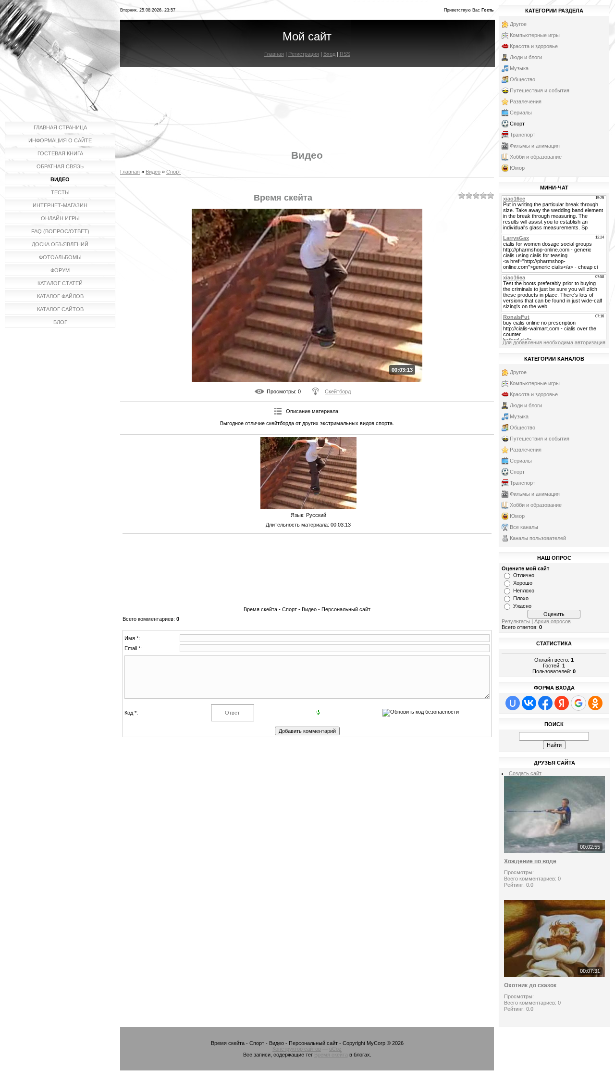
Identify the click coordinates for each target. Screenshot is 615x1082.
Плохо (521, 598)
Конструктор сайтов (296, 1049)
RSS (345, 54)
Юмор (517, 168)
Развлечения (525, 101)
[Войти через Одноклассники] (595, 703)
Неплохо (523, 590)
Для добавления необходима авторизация (554, 342)
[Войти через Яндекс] (561, 703)
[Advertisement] (307, 100)
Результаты (516, 621)
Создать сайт (525, 773)
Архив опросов (552, 621)
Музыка (519, 68)
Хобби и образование (536, 157)
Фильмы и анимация (535, 146)
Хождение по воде (530, 861)
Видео (153, 172)
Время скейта (331, 1054)
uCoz (335, 1049)
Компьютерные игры (535, 35)
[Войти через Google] (578, 703)
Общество (522, 79)
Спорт (173, 172)
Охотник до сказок (530, 985)
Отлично (523, 575)
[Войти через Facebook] (545, 703)
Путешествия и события (539, 90)
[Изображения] (308, 473)
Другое (518, 24)
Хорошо (522, 583)
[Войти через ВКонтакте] (529, 703)
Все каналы (524, 527)
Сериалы (521, 112)
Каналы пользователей (538, 538)
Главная (274, 54)
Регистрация (303, 54)
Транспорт (522, 135)
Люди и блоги (526, 57)
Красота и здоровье (534, 46)
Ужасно (522, 606)
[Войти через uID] (512, 703)
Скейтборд (338, 391)
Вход (329, 54)
